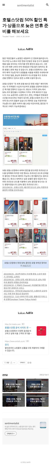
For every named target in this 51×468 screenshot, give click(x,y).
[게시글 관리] (14, 362)
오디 (7, 344)
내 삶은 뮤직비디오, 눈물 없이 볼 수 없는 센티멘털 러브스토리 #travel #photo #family (20, 427)
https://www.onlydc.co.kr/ (15, 341)
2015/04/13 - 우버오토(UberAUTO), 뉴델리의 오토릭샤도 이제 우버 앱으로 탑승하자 (25, 292)
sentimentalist (12, 423)
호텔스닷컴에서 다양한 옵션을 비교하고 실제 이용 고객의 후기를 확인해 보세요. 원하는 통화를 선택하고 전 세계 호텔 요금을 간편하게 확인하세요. (18, 332)
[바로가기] (27, 265)
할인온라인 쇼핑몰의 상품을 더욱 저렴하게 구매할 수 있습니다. (25, 349)
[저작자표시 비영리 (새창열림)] (29, 363)
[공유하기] (11, 362)
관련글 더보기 (44, 375)
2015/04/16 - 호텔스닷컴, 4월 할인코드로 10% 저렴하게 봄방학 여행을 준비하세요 (25, 281)
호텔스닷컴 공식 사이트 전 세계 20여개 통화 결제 (18, 327)
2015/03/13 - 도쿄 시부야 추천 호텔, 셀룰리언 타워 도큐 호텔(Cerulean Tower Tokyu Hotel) (25, 298)
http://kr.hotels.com (13, 324)
